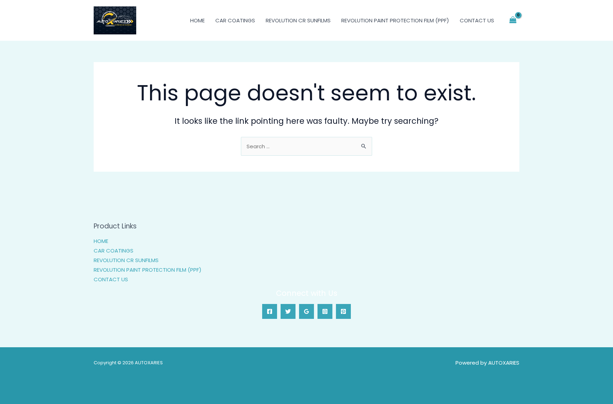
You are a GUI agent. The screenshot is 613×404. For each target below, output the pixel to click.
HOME (197, 20)
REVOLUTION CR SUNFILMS (298, 20)
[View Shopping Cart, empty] (513, 20)
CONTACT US (477, 20)
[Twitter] (288, 311)
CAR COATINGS (235, 20)
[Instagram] (324, 311)
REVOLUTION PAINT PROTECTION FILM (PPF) (395, 20)
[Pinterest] (343, 311)
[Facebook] (269, 311)
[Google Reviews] (306, 311)
